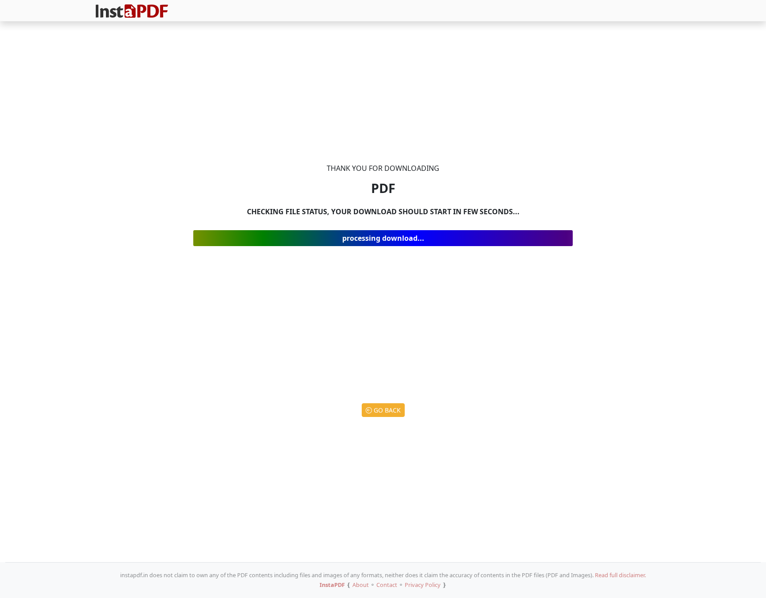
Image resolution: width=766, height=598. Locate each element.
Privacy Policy (423, 585)
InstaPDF (332, 585)
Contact (386, 585)
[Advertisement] (383, 94)
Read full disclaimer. (620, 575)
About (360, 585)
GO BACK (386, 410)
